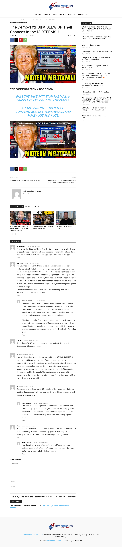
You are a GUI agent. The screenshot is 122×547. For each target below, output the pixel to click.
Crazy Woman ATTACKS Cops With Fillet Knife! (25, 180)
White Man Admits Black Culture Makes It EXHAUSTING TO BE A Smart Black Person (19, 228)
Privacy (47, 14)
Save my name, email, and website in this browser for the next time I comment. (44, 497)
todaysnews (18, 22)
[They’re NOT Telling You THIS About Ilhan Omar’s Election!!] (43, 218)
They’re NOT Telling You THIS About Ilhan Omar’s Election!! (96, 59)
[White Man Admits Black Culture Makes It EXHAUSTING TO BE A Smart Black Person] (20, 218)
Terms (54, 14)
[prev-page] (11, 234)
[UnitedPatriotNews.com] (61, 6)
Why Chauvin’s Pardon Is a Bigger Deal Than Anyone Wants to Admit (96, 38)
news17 (17, 20)
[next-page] (14, 234)
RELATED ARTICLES (17, 207)
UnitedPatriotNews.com (18, 35)
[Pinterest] (21, 40)
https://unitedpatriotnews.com (31, 194)
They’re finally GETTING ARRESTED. (95, 92)
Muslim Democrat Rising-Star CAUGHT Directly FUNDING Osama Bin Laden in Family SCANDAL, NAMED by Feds (97, 100)
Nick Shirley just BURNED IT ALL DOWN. (94, 117)
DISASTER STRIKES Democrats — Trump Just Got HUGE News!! (95, 109)
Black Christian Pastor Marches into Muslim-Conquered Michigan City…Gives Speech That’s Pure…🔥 (96, 76)
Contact (62, 14)
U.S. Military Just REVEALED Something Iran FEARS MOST (93, 85)
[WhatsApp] (25, 40)
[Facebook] (12, 40)
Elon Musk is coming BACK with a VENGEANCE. (95, 67)
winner (24, 22)
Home (11, 20)
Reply (18, 257)
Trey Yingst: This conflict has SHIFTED (97, 52)
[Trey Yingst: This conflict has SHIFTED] (66, 218)
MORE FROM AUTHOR (32, 207)
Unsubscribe (83, 14)
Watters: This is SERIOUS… (92, 45)
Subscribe (72, 14)
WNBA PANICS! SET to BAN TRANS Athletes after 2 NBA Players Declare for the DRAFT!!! (62, 181)
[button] (109, 14)
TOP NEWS (37, 14)
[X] (16, 40)
